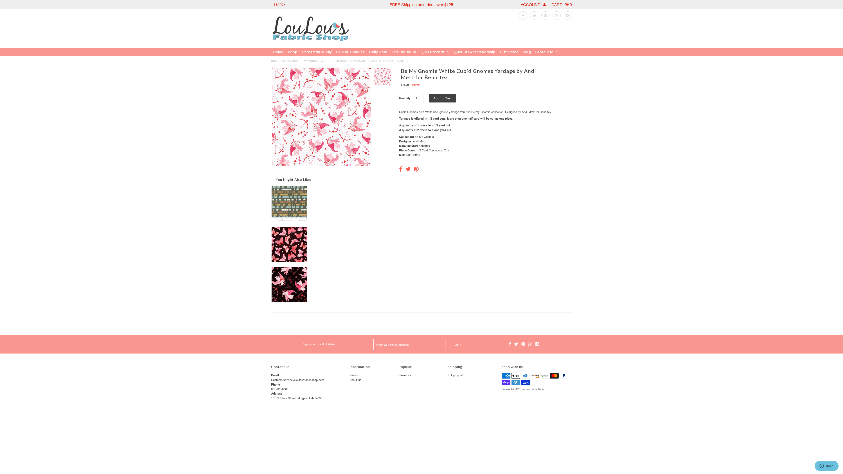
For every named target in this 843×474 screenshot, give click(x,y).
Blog (527, 52)
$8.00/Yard (289, 61)
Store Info (544, 52)
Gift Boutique (404, 52)
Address (276, 393)
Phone (275, 384)
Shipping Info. (456, 375)
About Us (355, 380)
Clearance (404, 375)
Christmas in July (317, 52)
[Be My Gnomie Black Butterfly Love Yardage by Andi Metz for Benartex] (289, 261)
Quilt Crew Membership (474, 52)
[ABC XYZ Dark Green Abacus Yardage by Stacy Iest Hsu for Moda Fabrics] (289, 220)
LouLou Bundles (350, 52)
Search (353, 375)
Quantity (405, 98)
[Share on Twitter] (408, 169)
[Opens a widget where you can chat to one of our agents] (826, 466)
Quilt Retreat (433, 52)
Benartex (424, 146)
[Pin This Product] (416, 169)
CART (561, 4)
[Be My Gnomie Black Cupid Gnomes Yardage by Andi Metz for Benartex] (289, 301)
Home (278, 52)
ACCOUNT (531, 4)
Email (275, 375)
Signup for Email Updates (319, 344)
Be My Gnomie (424, 137)
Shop (292, 52)
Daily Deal (378, 52)
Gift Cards (509, 52)
